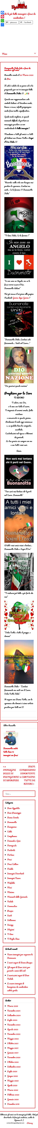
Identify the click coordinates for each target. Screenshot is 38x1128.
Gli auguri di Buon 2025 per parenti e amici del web (18, 968)
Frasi (9, 859)
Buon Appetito (13, 808)
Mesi (9, 887)
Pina (9, 79)
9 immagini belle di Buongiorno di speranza (11, 773)
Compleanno (12, 836)
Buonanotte (12, 822)
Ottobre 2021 (12, 1043)
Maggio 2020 (13, 1080)
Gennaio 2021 (12, 1052)
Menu (4, 53)
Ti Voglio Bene (13, 939)
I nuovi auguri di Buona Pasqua (19, 962)
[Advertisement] (19, 38)
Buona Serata (13, 817)
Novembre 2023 (13, 1024)
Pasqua (10, 911)
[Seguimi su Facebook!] (26, 23)
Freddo (10, 869)
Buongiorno (12, 827)
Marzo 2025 (12, 1006)
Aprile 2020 (12, 1085)
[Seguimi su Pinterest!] (12, 23)
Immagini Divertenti (15, 873)
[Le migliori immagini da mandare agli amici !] (19, 5)
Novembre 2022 (13, 1034)
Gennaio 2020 (13, 1099)
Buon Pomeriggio (14, 813)
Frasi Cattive (12, 864)
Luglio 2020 (12, 1071)
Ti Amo (10, 934)
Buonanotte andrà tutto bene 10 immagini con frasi (10, 752)
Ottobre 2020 (13, 1062)
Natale (10, 901)
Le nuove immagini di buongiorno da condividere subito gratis (17, 987)
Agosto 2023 (12, 1029)
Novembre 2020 (13, 1057)
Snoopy (10, 925)
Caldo (9, 831)
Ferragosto (12, 845)
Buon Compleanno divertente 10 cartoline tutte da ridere (27, 775)
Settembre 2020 (13, 1066)
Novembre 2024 (13, 1010)
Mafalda (11, 883)
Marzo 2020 (12, 1090)
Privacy (30, 1123)
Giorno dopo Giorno (21, 297)
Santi (9, 915)
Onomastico (12, 906)
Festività (11, 850)
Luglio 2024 (12, 1020)
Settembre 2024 (14, 1015)
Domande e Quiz (13, 841)
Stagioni (10, 929)
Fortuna (10, 855)
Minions (10, 892)
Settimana (11, 920)
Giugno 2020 (12, 1076)
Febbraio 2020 (13, 1094)
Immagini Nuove (13, 878)
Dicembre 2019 (13, 1104)
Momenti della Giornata (17, 897)
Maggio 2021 (12, 1048)
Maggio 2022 (13, 1038)
